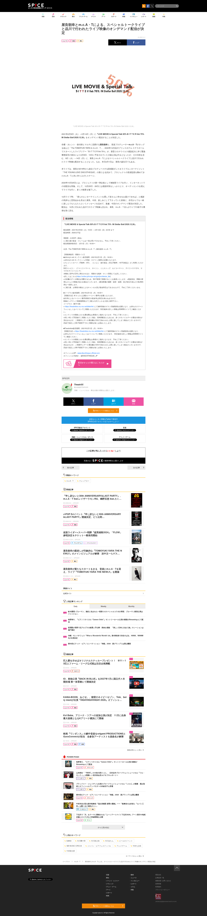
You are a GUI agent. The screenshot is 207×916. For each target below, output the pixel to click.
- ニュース (133, 878)
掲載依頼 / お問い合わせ (163, 881)
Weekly (103, 606)
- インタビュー (134, 881)
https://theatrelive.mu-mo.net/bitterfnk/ (79, 306)
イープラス (66, 861)
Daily (75, 606)
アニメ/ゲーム (122, 846)
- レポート (133, 884)
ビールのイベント (126, 841)
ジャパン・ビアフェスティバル (99, 846)
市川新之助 (95, 841)
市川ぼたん (109, 841)
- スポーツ (108, 893)
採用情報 (158, 884)
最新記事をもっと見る (134, 750)
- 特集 (132, 890)
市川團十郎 (81, 841)
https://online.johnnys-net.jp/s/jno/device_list (93, 276)
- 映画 (107, 896)
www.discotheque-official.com (89, 353)
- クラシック (109, 884)
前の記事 (70, 467)
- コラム (132, 887)
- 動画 (132, 875)
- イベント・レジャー (112, 881)
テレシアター (84, 481)
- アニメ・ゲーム (110, 887)
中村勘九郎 (70, 851)
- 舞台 (107, 878)
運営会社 (158, 875)
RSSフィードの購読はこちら (104, 411)
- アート (108, 890)
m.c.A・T (70, 481)
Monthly (131, 606)
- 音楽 (107, 875)
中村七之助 (137, 846)
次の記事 (136, 467)
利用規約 (158, 887)
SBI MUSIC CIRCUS (74, 846)
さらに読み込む (103, 827)
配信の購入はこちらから (91, 363)
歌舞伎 (69, 841)
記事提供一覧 (159, 878)
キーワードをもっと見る (134, 856)
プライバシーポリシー (162, 890)
